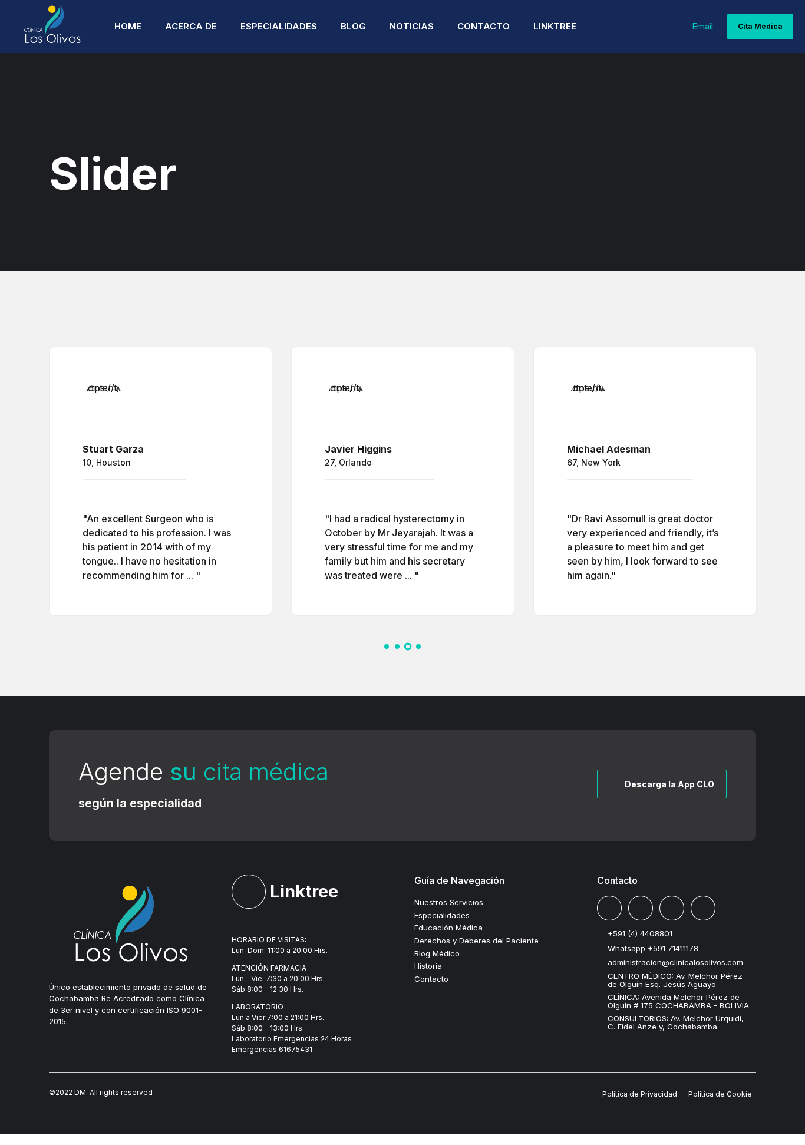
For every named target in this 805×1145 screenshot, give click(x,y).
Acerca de (191, 26)
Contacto (483, 26)
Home (127, 26)
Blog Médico (437, 953)
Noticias (412, 26)
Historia (428, 966)
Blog (353, 26)
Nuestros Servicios (448, 902)
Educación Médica (448, 927)
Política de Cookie (720, 1094)
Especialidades (278, 26)
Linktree (554, 26)
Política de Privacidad (639, 1094)
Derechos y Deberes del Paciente (476, 940)
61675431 (295, 1049)
